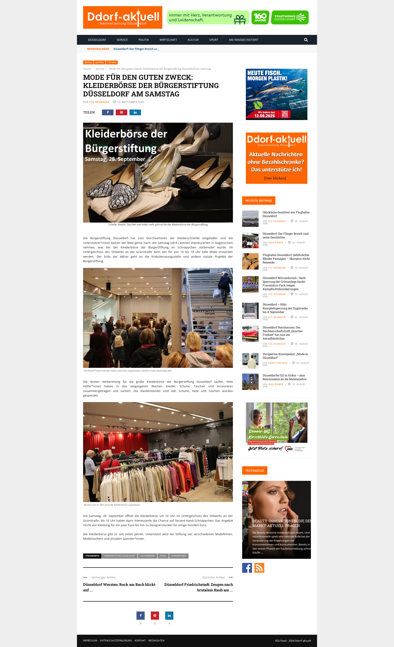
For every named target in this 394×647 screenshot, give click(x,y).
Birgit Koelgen (277, 362)
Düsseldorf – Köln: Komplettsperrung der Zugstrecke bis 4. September (285, 308)
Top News (112, 62)
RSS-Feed (280, 640)
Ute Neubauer (99, 102)
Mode (163, 555)
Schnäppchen (179, 555)
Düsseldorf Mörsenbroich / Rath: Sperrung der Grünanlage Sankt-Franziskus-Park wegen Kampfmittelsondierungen (284, 283)
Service (122, 40)
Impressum (90, 640)
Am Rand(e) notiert (244, 40)
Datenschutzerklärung (116, 640)
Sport (213, 40)
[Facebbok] (247, 567)
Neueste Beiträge (258, 200)
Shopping (99, 62)
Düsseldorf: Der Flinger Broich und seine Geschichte (148, 49)
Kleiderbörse (147, 555)
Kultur (193, 40)
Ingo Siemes (275, 242)
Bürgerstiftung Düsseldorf (119, 555)
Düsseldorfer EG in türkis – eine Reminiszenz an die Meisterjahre (284, 377)
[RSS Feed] (259, 567)
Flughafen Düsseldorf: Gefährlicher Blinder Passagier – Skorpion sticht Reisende (286, 258)
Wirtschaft (168, 40)
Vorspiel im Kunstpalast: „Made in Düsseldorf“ (285, 356)
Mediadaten (156, 640)
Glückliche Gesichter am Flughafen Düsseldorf (286, 214)
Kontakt (140, 640)
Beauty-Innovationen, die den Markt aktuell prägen (276, 523)
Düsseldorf (97, 40)
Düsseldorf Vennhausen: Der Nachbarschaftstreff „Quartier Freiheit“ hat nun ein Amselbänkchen (283, 333)
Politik (144, 40)
